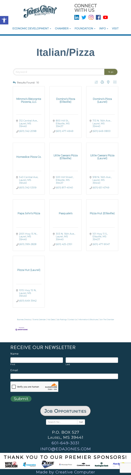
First (12, 364)
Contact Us (72, 320)
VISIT (115, 28)
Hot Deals (51, 320)
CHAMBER (62, 28)
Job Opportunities (65, 411)
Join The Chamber (107, 320)
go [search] (112, 72)
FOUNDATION (84, 28)
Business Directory (24, 320)
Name (14, 354)
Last (68, 364)
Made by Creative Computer (65, 472)
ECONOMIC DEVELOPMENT (31, 28)
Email (14, 370)
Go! (81, 422)
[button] (4, 20)
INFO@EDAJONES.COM (65, 448)
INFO (103, 28)
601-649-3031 (65, 442)
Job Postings (62, 320)
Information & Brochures (88, 320)
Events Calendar (39, 320)
